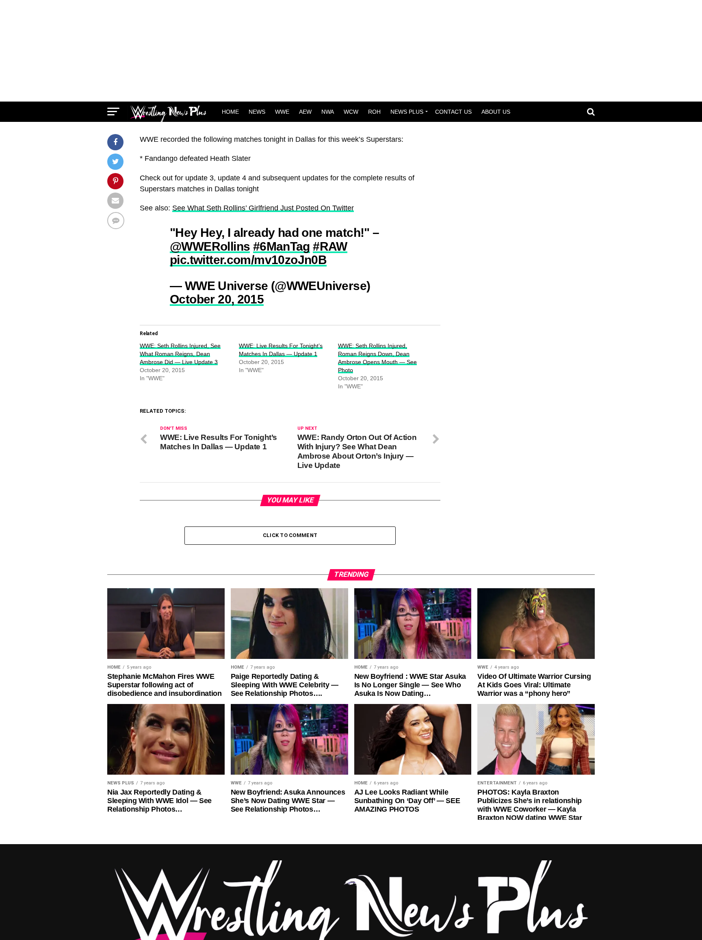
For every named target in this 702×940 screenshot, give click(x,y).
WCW (351, 111)
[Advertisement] (351, 51)
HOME (230, 111)
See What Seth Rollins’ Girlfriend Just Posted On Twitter (263, 208)
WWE (282, 111)
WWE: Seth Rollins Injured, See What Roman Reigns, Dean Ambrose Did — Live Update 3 (180, 353)
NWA (327, 111)
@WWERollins (210, 246)
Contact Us (453, 111)
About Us (495, 111)
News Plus (406, 111)
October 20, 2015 (217, 299)
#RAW (330, 246)
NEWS (257, 111)
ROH (374, 111)
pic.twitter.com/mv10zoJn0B (248, 259)
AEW (305, 111)
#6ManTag (281, 246)
